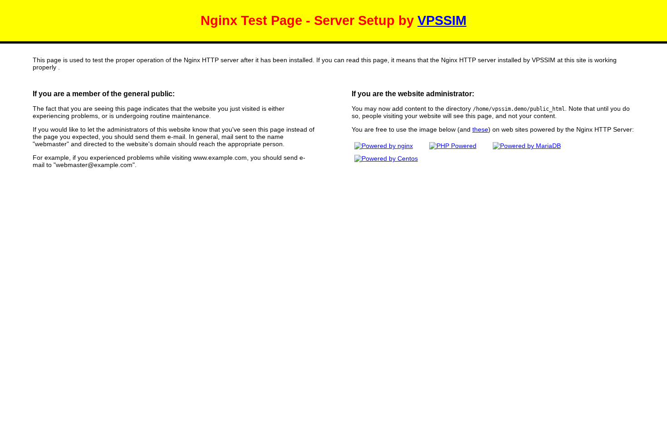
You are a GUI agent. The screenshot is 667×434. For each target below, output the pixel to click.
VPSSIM (441, 20)
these (480, 129)
